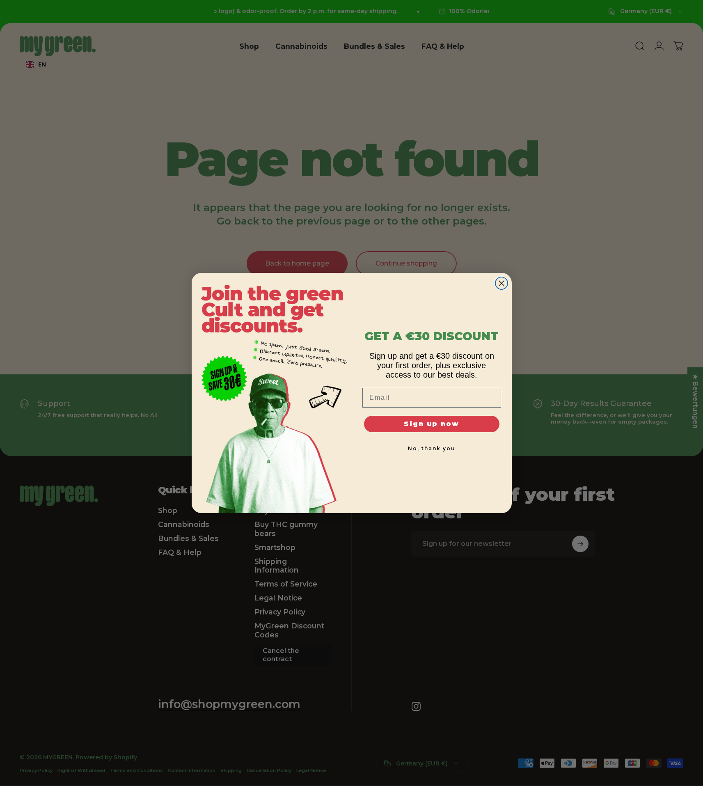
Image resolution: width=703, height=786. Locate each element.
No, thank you (432, 448)
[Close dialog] (501, 283)
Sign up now (431, 424)
